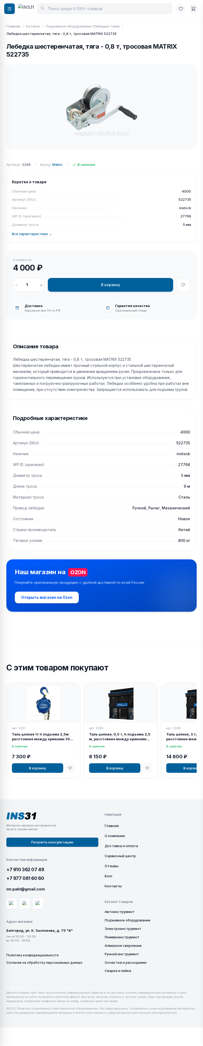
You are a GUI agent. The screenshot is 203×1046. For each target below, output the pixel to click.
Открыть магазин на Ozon (46, 597)
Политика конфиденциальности (32, 955)
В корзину (110, 284)
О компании (115, 836)
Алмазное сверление (123, 945)
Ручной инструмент (122, 954)
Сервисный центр (120, 856)
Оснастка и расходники (125, 962)
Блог (109, 876)
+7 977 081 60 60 (25, 878)
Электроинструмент (123, 928)
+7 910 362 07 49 (25, 869)
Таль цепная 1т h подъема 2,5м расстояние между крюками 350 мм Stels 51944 (42, 737)
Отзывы (111, 866)
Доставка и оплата (121, 846)
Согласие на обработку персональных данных (44, 963)
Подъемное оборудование (127, 920)
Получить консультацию (52, 842)
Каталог (33, 26)
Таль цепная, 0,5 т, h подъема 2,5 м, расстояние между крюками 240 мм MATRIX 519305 (119, 737)
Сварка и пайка (118, 971)
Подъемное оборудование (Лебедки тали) (82, 26)
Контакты (113, 886)
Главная (13, 26)
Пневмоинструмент (122, 937)
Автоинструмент (120, 912)
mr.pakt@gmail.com (25, 889)
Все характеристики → (32, 234)
